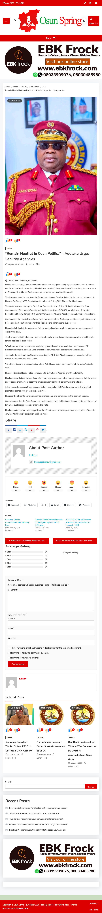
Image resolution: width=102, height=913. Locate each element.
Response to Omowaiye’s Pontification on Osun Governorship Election (38, 808)
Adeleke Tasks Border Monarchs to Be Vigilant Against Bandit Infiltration (49, 522)
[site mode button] (84, 20)
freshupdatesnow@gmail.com (47, 462)
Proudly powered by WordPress (55, 905)
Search (8, 782)
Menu (49, 38)
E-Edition (94, 903)
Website (11, 638)
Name (11, 618)
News (9, 248)
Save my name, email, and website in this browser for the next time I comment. (46, 648)
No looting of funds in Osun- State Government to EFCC (51, 746)
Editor (31, 264)
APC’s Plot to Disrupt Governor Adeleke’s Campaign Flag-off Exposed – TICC (78, 522)
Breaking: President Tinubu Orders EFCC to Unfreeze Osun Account (18, 746)
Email (11, 628)
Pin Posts (94, 910)
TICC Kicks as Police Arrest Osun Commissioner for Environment (36, 819)
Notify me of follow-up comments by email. (29, 653)
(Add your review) (70, 552)
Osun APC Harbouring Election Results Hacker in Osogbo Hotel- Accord (38, 824)
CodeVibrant (22, 908)
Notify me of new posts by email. (24, 658)
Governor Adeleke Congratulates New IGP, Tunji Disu (17, 522)
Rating (11, 615)
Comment (13, 590)
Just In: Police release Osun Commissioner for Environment (34, 813)
